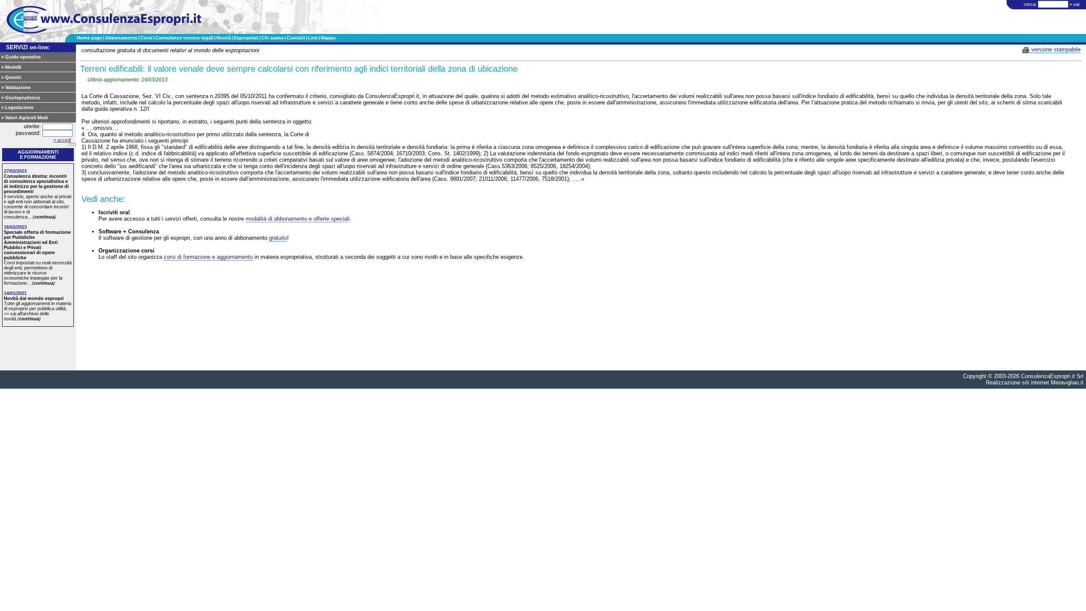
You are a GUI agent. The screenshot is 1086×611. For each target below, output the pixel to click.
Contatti (296, 37)
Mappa (328, 37)
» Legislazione (17, 107)
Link (313, 37)
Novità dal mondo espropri (34, 298)
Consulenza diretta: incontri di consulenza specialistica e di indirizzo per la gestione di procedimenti (36, 184)
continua (44, 216)
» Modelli (11, 67)
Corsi (146, 37)
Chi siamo (272, 37)
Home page (89, 37)
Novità (223, 37)
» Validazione (16, 87)
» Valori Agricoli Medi (24, 117)
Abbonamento (121, 37)
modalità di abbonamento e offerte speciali (298, 219)
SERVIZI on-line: (28, 47)
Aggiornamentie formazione (38, 154)
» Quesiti (11, 77)
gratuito (278, 238)
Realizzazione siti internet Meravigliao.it (1034, 382)
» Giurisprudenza (20, 97)
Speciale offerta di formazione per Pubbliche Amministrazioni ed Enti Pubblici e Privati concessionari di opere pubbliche (37, 245)
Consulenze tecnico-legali (184, 37)
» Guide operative (21, 56)
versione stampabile (1055, 49)
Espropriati (246, 37)
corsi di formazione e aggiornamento (208, 257)
